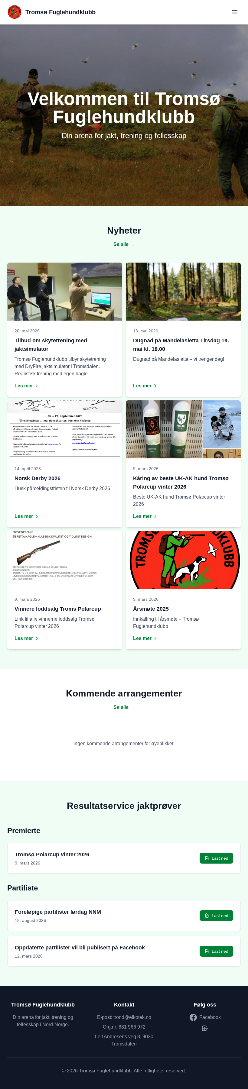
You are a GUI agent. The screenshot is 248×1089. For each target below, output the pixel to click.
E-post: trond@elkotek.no (124, 1017)
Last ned (220, 858)
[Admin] (205, 1028)
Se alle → (124, 244)
